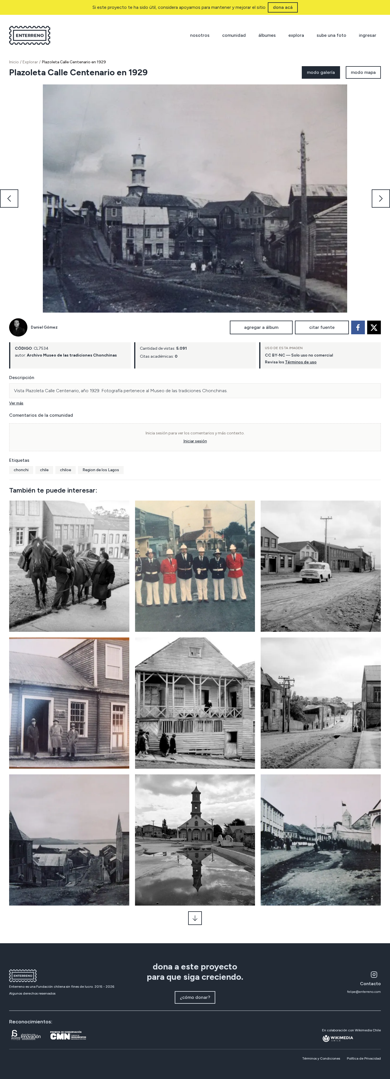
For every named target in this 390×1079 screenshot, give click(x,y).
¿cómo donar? (195, 997)
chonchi (21, 469)
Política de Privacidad (364, 1058)
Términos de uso (301, 362)
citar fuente (322, 327)
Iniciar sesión (195, 441)
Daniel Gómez (44, 327)
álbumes (267, 35)
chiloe (65, 469)
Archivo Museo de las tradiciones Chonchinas (72, 355)
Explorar (30, 62)
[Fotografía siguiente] (381, 198)
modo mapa (363, 72)
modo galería (321, 72)
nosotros (200, 35)
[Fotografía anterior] (9, 198)
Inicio (14, 62)
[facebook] (358, 327)
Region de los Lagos (101, 469)
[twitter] (374, 327)
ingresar (367, 35)
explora (296, 35)
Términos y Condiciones (321, 1058)
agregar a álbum (261, 327)
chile (44, 469)
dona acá (283, 7)
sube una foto (331, 35)
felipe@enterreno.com (364, 992)
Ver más (16, 403)
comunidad (234, 35)
